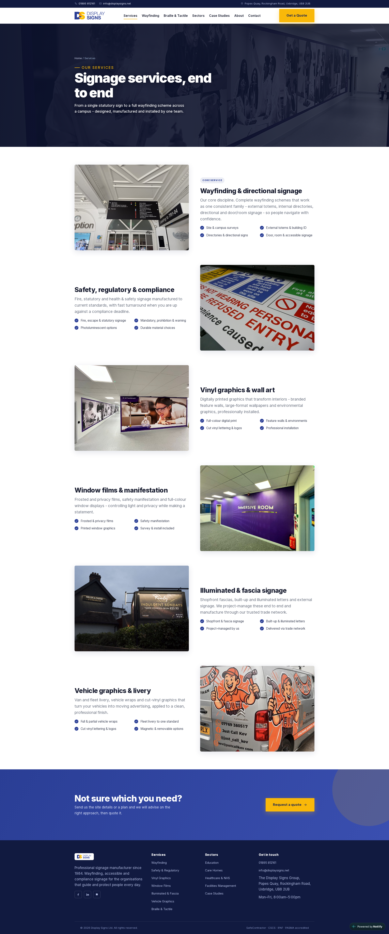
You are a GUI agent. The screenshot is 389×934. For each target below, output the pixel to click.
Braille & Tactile (176, 16)
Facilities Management (220, 886)
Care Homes (214, 870)
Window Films (161, 886)
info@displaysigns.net (117, 3)
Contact (254, 16)
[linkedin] (87, 894)
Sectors (198, 16)
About (239, 16)
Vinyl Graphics (161, 878)
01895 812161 (87, 3)
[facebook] (78, 894)
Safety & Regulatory (165, 870)
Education (212, 863)
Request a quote (287, 805)
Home (78, 58)
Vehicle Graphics (162, 901)
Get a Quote (296, 15)
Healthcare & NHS (217, 878)
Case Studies (219, 16)
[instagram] (96, 894)
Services (130, 16)
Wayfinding (150, 16)
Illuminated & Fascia (165, 893)
